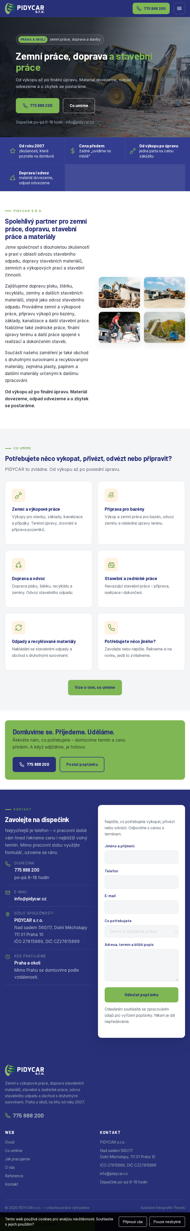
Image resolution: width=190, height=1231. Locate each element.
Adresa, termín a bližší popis (129, 944)
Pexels (179, 1208)
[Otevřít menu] (179, 8)
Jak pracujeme (17, 1159)
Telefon (111, 871)
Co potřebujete (118, 920)
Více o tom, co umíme (95, 687)
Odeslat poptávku (142, 994)
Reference (14, 1176)
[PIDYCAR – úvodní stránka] (24, 8)
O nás (10, 1167)
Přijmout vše (133, 1222)
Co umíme (79, 105)
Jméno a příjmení (120, 846)
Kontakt (11, 1184)
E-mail (110, 895)
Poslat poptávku (81, 764)
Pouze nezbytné (167, 1222)
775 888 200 (41, 105)
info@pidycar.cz (30, 898)
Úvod (9, 1142)
